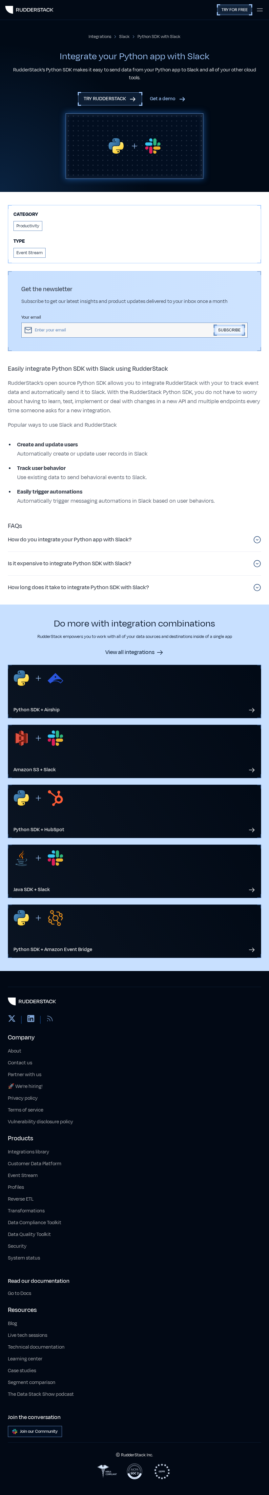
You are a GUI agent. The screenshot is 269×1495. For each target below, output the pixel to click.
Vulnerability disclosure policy (40, 1121)
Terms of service (25, 1110)
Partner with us (24, 1074)
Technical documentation (36, 1347)
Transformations (26, 1210)
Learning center (25, 1358)
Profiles (16, 1187)
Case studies (22, 1370)
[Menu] (260, 10)
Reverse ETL (20, 1199)
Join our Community (39, 1431)
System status (24, 1258)
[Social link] (12, 1020)
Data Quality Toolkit (29, 1234)
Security (17, 1246)
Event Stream (23, 1175)
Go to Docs (19, 1293)
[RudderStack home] (29, 10)
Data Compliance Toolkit (34, 1222)
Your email (31, 317)
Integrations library (28, 1152)
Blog (12, 1323)
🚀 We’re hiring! (25, 1086)
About (14, 1051)
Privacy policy (23, 1098)
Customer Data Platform (34, 1163)
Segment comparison (31, 1382)
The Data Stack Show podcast (41, 1394)
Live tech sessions (27, 1335)
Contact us (20, 1062)
